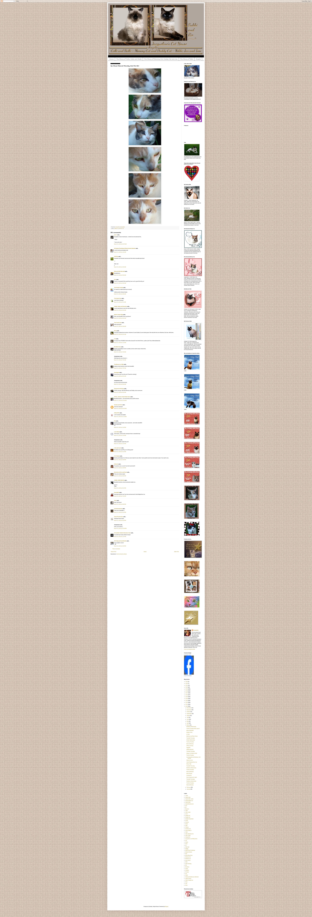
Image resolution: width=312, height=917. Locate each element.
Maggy (186, 848)
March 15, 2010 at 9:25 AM (120, 384)
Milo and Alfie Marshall (119, 271)
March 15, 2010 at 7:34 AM (120, 360)
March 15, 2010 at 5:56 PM (120, 475)
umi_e (115, 234)
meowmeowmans (118, 508)
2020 (186, 687)
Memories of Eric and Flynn (120, 472)
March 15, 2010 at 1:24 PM (120, 443)
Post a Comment (116, 548)
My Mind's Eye (117, 346)
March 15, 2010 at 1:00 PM (120, 427)
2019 (186, 689)
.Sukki (186, 795)
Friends (187, 827)
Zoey (186, 885)
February (189, 787)
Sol (186, 873)
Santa (186, 868)
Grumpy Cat (188, 828)
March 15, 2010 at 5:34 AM (120, 318)
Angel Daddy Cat (189, 800)
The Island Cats (117, 298)
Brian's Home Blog (118, 314)
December (189, 707)
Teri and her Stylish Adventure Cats (122, 532)
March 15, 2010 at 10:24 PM (120, 528)
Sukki (186, 875)
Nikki (186, 862)
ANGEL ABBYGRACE (119, 480)
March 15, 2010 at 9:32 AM (120, 392)
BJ (185, 807)
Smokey (187, 870)
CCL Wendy (117, 456)
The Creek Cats (117, 322)
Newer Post (113, 551)
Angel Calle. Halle (189, 799)
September (189, 713)
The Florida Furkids (118, 287)
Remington (116, 372)
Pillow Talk (188, 764)
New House (187, 860)
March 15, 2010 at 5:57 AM (120, 334)
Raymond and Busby (119, 388)
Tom (186, 883)
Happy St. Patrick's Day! (191, 753)
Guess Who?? (188, 830)
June (188, 719)
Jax (186, 840)
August (188, 715)
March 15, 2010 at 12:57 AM (120, 244)
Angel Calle (187, 797)
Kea (115, 279)
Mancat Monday (190, 730)
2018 (186, 691)
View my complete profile (189, 649)
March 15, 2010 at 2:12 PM (120, 451)
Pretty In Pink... (189, 732)
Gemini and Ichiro (118, 404)
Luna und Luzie (117, 447)
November (189, 709)
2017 (186, 692)
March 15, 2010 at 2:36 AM (120, 267)
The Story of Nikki (186, 59)
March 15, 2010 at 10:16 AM (120, 400)
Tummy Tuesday (190, 741)
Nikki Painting (188, 863)
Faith (186, 825)
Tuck (115, 500)
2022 (186, 683)
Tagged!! (188, 747)
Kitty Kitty (187, 847)
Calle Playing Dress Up (191, 762)
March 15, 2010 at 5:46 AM (120, 326)
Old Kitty (116, 256)
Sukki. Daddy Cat (189, 880)
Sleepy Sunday (189, 745)
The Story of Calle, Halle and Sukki (128, 59)
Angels (198, 59)
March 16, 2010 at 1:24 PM (120, 536)
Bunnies (187, 809)
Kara (186, 843)
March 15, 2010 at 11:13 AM (120, 416)
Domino (187, 822)
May (188, 721)
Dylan (186, 823)
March (188, 725)
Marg (115, 330)
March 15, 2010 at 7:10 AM (120, 342)
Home (111, 59)
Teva (186, 881)
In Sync (188, 734)
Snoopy (187, 872)
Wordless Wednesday (191, 726)
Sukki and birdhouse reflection (192, 876)
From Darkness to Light (191, 777)
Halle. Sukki (188, 835)
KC (186, 845)
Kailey (186, 842)
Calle (186, 810)
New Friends (189, 773)
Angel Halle (187, 802)
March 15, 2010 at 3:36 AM (120, 275)
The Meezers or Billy (119, 364)
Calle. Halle (187, 812)
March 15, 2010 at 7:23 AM (120, 352)
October (188, 711)
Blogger (166, 906)
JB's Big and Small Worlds (120, 541)
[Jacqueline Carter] (189, 674)
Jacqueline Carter (187, 654)
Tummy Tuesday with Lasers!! (193, 728)
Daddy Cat (116, 228)
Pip (115, 421)
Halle (186, 832)
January (188, 789)
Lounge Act (188, 775)
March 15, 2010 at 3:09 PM (120, 459)
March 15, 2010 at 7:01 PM (120, 496)
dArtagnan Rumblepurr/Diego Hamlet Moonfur (124, 248)
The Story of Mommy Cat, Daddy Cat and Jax (160, 59)
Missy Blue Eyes (188, 855)
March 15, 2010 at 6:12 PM (120, 488)
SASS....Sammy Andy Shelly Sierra (122, 396)
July (188, 717)
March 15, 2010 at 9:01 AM (120, 376)
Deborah (116, 464)
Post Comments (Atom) (122, 554)
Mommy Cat (121, 228)
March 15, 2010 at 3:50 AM (120, 283)
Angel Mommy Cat (189, 804)
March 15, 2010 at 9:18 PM (120, 512)
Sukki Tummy (188, 878)
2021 (186, 685)
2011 (186, 704)
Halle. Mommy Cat (189, 833)
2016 (186, 694)
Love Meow (116, 431)
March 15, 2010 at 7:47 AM (120, 368)
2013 (186, 700)
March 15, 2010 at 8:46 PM (120, 504)
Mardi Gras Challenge (190, 850)
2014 (186, 698)
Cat (115, 338)
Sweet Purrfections (118, 516)
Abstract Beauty (189, 749)
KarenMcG (116, 492)
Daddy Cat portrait (189, 818)
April (188, 723)
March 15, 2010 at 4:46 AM (120, 294)
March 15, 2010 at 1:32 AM (120, 252)
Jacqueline (195, 630)
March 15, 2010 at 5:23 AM (120, 310)
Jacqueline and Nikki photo (191, 838)
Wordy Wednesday (190, 740)
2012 (186, 702)
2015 (186, 696)
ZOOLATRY (116, 412)
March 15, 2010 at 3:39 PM (120, 467)
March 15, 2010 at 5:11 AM (120, 302)
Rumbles (187, 866)
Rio (186, 865)
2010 (186, 706)
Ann (186, 805)
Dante (186, 820)
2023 (186, 681)
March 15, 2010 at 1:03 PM (120, 435)
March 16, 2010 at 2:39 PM (120, 546)
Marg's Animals (188, 852)
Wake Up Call (189, 760)
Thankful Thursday (190, 738)
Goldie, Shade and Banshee (120, 306)
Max (186, 853)
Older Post (176, 551)
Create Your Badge (188, 675)
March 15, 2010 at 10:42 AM (120, 408)
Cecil (186, 813)
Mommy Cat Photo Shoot (191, 736)
